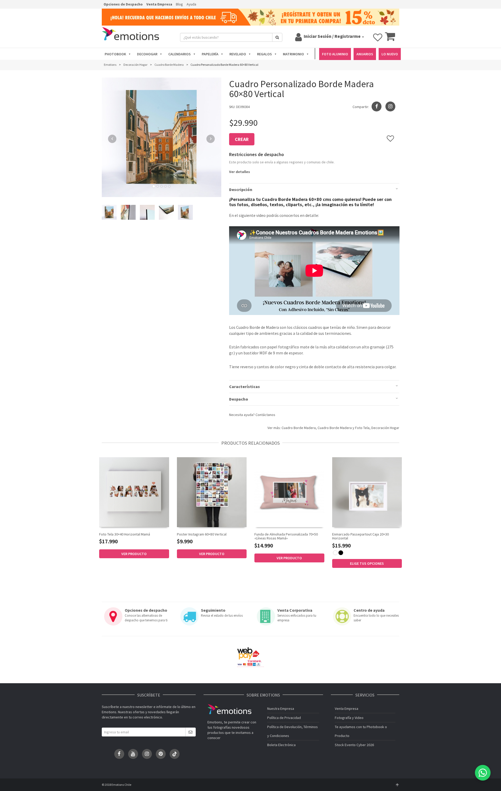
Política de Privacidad (284, 717)
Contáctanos (265, 414)
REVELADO (237, 54)
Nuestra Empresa (280, 708)
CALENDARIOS (179, 54)
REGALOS (264, 54)
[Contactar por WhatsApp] (483, 773)
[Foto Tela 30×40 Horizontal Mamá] (134, 492)
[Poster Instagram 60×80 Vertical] (212, 492)
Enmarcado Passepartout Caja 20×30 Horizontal (360, 536)
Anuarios (364, 54)
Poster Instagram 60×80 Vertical (201, 534)
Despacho (238, 399)
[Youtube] (133, 754)
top (397, 785)
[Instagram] (390, 106)
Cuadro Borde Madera (299, 427)
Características (244, 386)
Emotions (229, 709)
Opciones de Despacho (123, 4)
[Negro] (340, 552)
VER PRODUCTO (134, 553)
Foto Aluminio (335, 54)
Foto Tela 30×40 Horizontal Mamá (124, 534)
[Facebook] (119, 754)
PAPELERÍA (210, 54)
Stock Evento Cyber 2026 (354, 744)
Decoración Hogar (385, 427)
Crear (242, 139)
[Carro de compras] (390, 39)
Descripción (240, 189)
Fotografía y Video (349, 717)
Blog (179, 4)
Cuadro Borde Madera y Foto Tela (343, 427)
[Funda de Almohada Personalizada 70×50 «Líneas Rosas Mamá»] (289, 492)
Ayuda (191, 4)
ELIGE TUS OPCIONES (367, 563)
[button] (111, 137)
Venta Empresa (159, 4)
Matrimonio (293, 54)
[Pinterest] (161, 754)
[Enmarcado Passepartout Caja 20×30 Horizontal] (367, 492)
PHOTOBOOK (115, 54)
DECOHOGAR (147, 54)
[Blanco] (335, 552)
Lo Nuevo (389, 54)
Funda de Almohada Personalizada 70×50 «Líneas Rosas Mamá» (286, 536)
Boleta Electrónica (281, 744)
